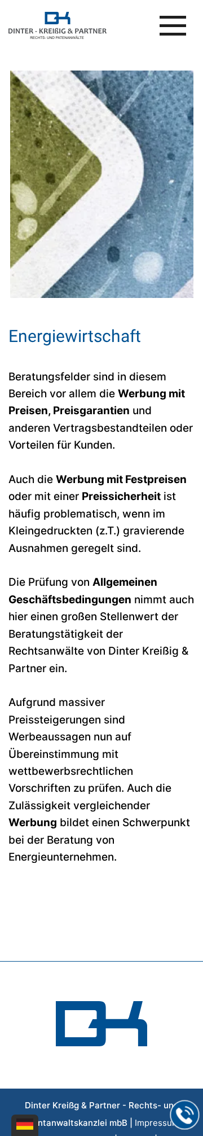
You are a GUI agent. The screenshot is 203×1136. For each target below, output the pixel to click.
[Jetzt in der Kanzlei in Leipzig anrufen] (185, 1115)
